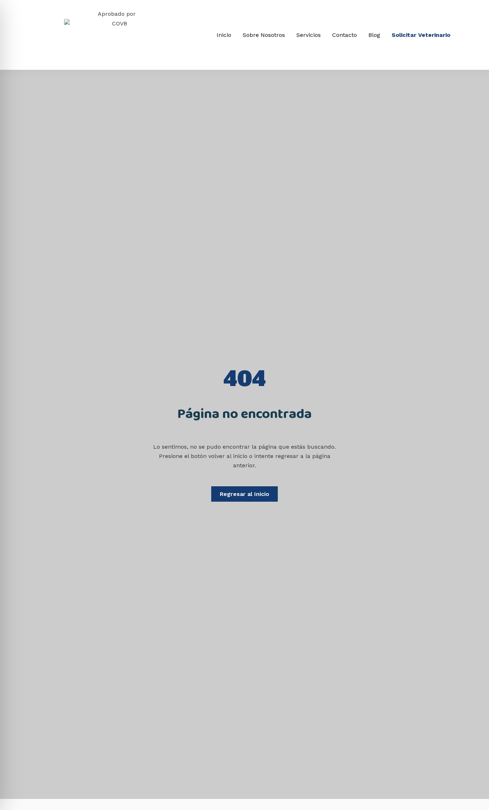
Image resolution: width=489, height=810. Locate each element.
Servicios (308, 35)
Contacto (344, 35)
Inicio (224, 35)
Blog (374, 35)
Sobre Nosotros (264, 35)
